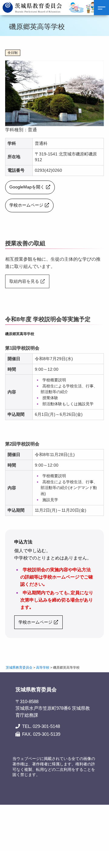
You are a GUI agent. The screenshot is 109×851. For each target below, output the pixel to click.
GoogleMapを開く (27, 187)
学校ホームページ (26, 205)
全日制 (13, 52)
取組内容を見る (24, 281)
